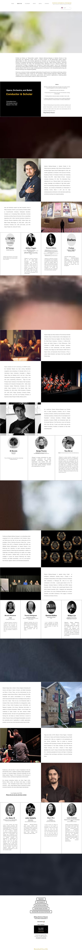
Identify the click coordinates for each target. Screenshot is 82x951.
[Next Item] (46, 929)
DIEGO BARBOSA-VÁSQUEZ (62, 3)
